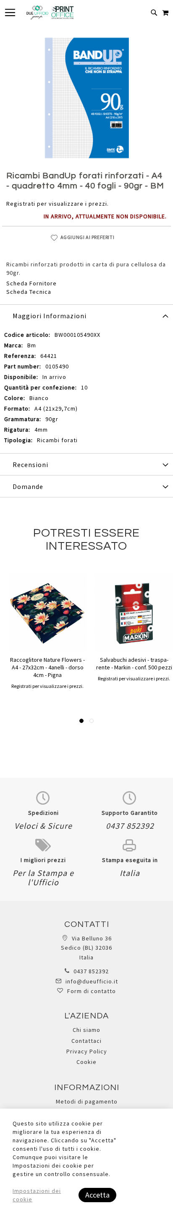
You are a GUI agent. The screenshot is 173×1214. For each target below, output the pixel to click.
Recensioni (30, 464)
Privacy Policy (86, 1051)
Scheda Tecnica (28, 291)
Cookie (86, 1062)
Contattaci (86, 1041)
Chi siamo (86, 1030)
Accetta (97, 1195)
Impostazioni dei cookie (37, 1195)
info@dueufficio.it (92, 981)
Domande (28, 486)
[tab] (86, 315)
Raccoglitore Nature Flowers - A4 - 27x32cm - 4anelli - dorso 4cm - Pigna (47, 667)
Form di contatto (91, 991)
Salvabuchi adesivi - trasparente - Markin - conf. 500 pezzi (134, 663)
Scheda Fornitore (31, 283)
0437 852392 (91, 971)
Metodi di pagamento (87, 1101)
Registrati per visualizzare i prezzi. (57, 203)
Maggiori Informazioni (49, 316)
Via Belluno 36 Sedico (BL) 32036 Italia (86, 948)
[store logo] (50, 12)
